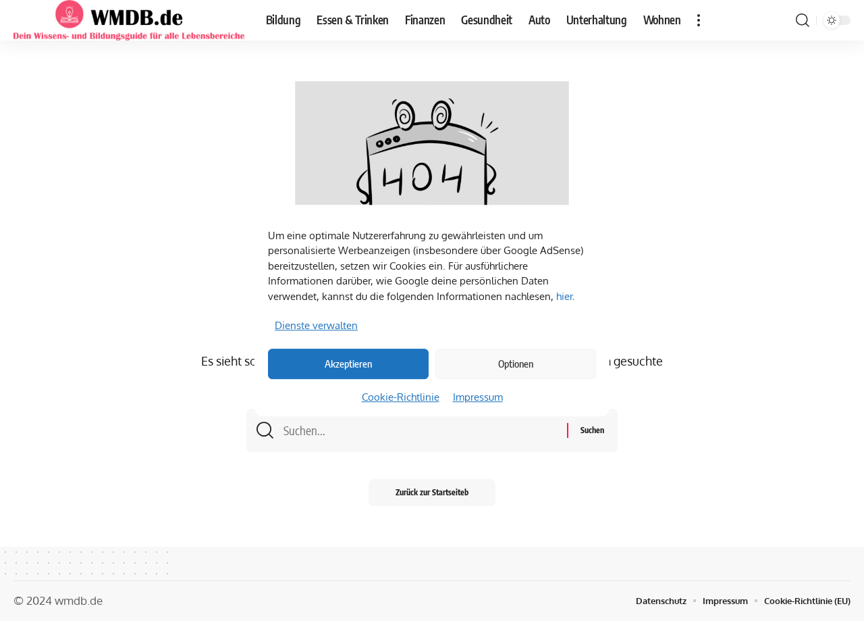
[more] (698, 20)
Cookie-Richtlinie (400, 397)
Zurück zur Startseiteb (432, 492)
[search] (802, 20)
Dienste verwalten (316, 325)
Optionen (515, 363)
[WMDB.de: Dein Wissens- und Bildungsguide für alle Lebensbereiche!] (129, 20)
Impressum (478, 397)
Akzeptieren (348, 363)
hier (564, 296)
